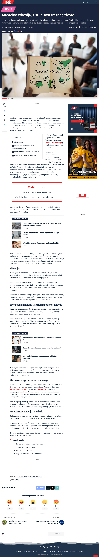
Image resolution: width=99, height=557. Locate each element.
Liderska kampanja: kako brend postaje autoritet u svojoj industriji (41, 234)
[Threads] (58, 546)
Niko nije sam (18, 142)
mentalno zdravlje (54, 142)
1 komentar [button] (57, 534)
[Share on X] (76, 27)
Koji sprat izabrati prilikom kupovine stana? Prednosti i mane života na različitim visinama (42, 224)
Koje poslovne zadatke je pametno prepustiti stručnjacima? (42, 348)
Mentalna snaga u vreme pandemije (26, 152)
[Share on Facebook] (73, 27)
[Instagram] (47, 546)
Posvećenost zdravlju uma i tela (25, 155)
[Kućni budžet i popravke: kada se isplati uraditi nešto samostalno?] (16, 358)
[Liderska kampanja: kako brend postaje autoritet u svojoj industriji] (16, 235)
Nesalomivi (23, 392)
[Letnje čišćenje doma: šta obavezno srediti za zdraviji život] (16, 244)
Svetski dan (37, 477)
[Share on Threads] (79, 27)
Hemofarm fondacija (18, 389)
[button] (83, 2)
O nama (18, 551)
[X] (43, 546)
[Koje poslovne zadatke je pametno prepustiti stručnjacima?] (16, 349)
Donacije (45, 551)
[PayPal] (51, 546)
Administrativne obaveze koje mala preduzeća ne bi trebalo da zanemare (42, 339)
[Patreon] (54, 546)
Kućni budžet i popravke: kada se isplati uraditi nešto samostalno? (39, 357)
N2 (6, 27)
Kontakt (52, 551)
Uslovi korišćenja (62, 551)
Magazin (8, 9)
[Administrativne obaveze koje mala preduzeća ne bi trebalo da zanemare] (16, 340)
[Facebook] (40, 546)
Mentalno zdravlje (24, 477)
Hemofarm (42, 389)
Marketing (36, 551)
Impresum (27, 551)
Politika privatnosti (76, 551)
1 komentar (32, 27)
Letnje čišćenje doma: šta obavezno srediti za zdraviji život (41, 243)
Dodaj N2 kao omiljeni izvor (12, 31)
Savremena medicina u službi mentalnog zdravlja (23, 147)
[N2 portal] (8, 2)
